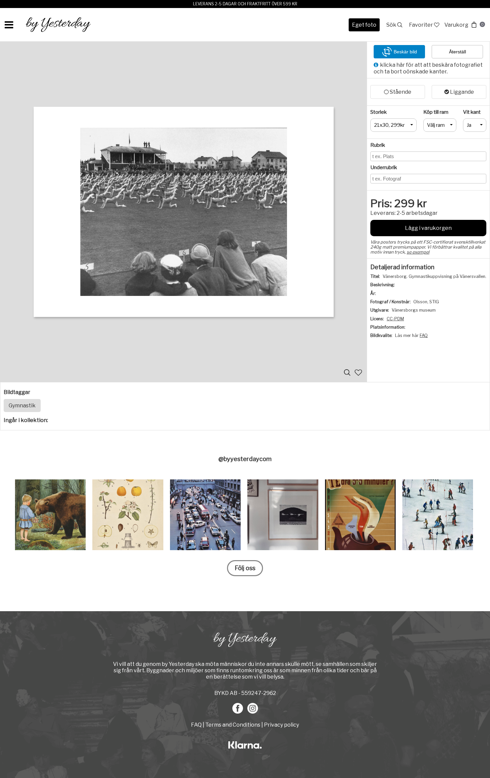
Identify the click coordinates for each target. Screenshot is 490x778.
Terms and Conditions (232, 725)
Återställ (457, 51)
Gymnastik (22, 405)
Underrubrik (383, 167)
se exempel (418, 252)
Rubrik (377, 145)
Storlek (378, 112)
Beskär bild (405, 51)
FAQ (424, 335)
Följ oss (245, 567)
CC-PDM (395, 318)
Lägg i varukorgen (428, 228)
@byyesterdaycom (245, 458)
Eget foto (364, 25)
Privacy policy (281, 725)
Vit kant (472, 112)
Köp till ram (435, 112)
